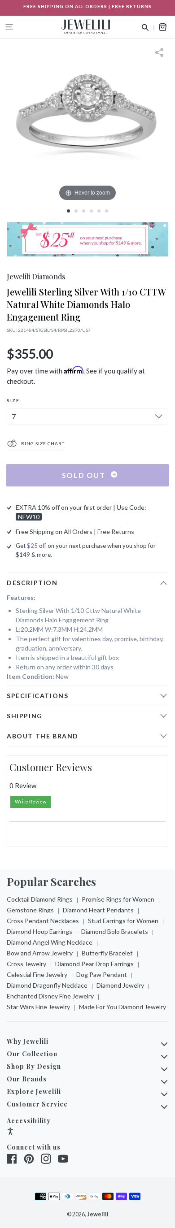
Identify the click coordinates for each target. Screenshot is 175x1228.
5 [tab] (99, 211)
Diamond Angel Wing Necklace (49, 942)
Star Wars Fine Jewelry (38, 1007)
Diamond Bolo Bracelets (114, 931)
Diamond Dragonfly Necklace (47, 985)
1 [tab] (68, 211)
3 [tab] (83, 211)
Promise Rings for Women (118, 899)
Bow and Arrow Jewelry (40, 953)
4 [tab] (91, 211)
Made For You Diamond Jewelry (122, 1007)
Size (13, 400)
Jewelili (98, 1214)
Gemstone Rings (30, 910)
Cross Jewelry (26, 964)
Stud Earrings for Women (123, 920)
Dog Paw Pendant (101, 974)
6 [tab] (106, 211)
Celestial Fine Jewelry (37, 974)
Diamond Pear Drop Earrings (94, 964)
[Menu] (9, 27)
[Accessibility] (10, 1132)
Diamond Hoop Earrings (39, 931)
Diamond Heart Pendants (98, 910)
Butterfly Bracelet (107, 953)
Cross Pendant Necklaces (43, 920)
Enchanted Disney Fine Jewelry (50, 996)
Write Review (30, 801)
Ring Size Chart (42, 443)
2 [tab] (76, 211)
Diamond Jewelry (120, 985)
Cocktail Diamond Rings (40, 899)
